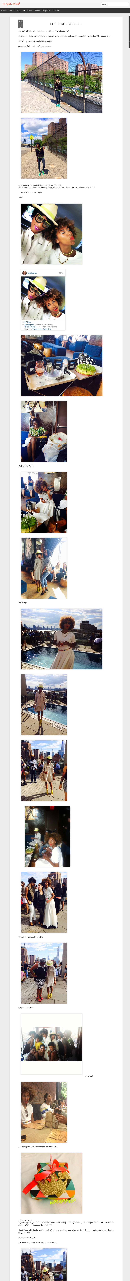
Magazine (21, 10)
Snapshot (46, 10)
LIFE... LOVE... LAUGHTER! (66, 24)
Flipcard (12, 10)
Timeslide (55, 10)
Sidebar (37, 10)
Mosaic (29, 10)
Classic (4, 10)
